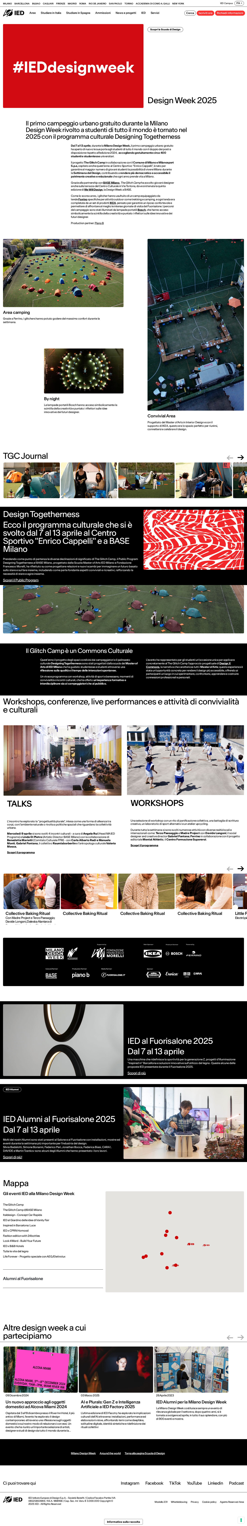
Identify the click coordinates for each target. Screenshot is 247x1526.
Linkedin (215, 1483)
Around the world (110, 1453)
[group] (31, 482)
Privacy (195, 1501)
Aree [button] (32, 12)
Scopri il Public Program (20, 580)
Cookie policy (209, 1501)
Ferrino (82, 199)
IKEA (113, 203)
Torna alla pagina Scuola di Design (145, 1453)
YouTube (194, 1483)
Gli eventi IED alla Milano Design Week (38, 1193)
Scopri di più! (12, 1157)
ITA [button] (238, 3)
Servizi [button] (155, 12)
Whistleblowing (179, 1501)
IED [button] (143, 12)
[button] (230, 457)
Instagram (130, 1483)
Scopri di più (137, 1073)
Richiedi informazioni (230, 13)
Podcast (236, 1483)
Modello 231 (161, 1501)
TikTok (175, 1483)
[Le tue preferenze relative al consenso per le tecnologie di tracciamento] (241, 1520)
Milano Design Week (83, 1453)
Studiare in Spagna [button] (78, 12)
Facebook (154, 1483)
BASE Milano (111, 182)
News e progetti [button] (126, 12)
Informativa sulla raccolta (123, 1521)
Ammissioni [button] (103, 12)
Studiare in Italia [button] (51, 12)
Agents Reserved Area (232, 1501)
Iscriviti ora (205, 13)
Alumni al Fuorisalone (23, 1278)
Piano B (99, 223)
